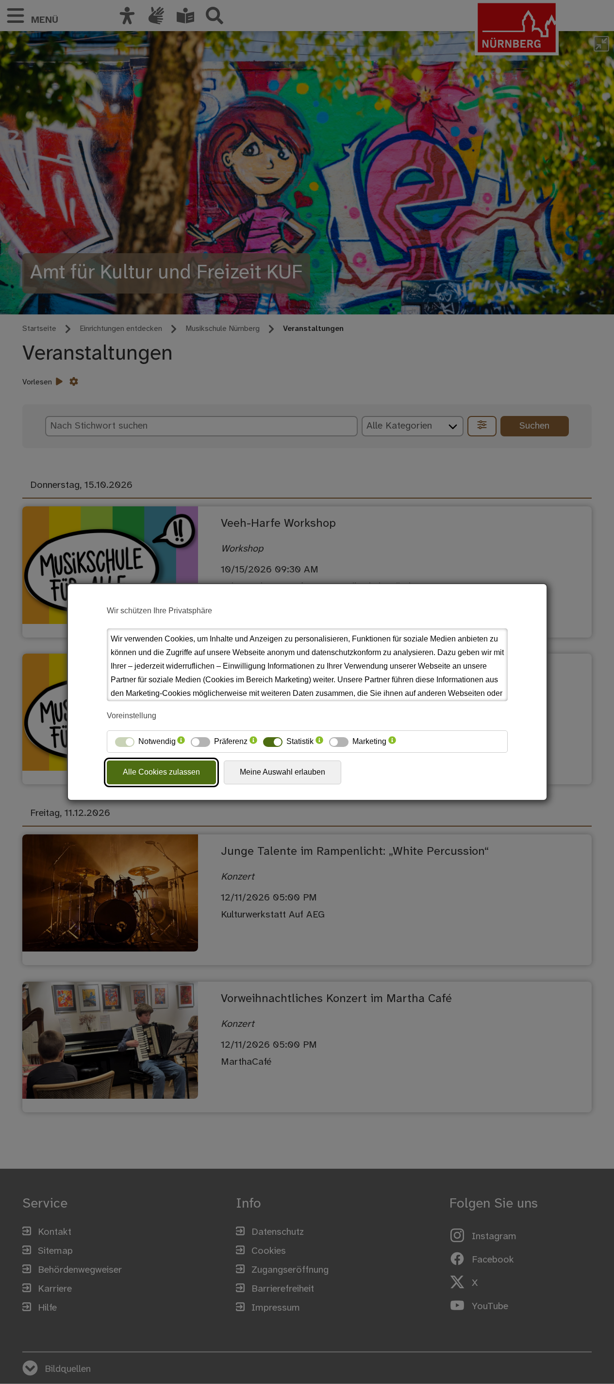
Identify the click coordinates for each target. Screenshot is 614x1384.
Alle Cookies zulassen (161, 772)
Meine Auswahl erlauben (282, 772)
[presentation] (181, 741)
